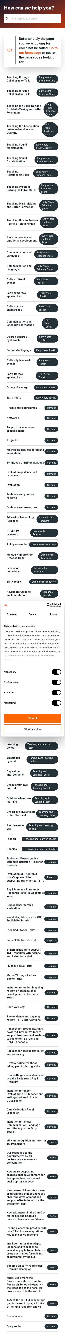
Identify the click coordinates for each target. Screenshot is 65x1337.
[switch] (56, 682)
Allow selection (33, 729)
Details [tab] (32, 614)
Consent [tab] (12, 614)
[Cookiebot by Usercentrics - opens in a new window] (46, 605)
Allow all (33, 718)
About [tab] (53, 614)
